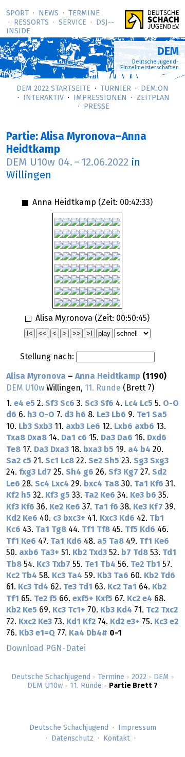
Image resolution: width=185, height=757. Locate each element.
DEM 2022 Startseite (53, 88)
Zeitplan (153, 97)
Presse (96, 106)
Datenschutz (72, 738)
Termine (84, 13)
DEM (161, 677)
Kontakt (116, 738)
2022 (139, 677)
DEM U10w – (67, 162)
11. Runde (86, 685)
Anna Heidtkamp (107, 376)
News (49, 13)
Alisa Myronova (36, 376)
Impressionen (100, 97)
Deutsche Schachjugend (50, 677)
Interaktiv (43, 97)
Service (72, 22)
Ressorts (31, 22)
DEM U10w (45, 685)
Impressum (137, 727)
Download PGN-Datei (46, 648)
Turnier (115, 88)
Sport (17, 13)
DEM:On (155, 88)
